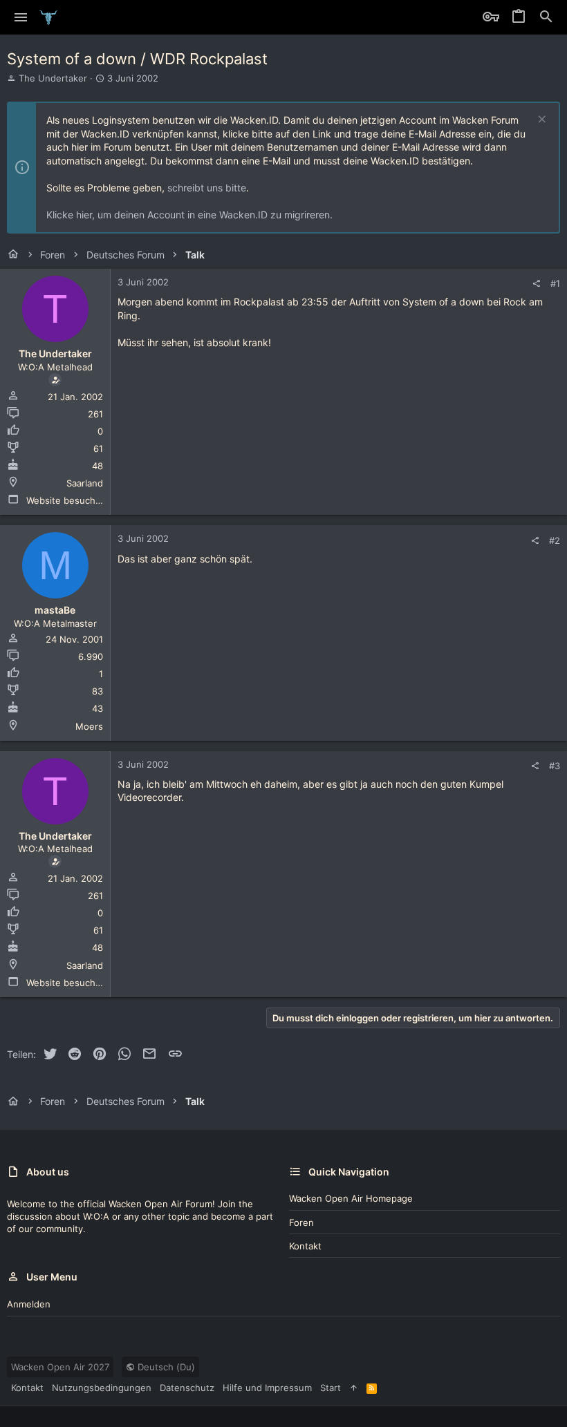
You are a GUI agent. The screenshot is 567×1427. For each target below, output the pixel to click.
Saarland (84, 483)
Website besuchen (66, 500)
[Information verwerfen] (540, 120)
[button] (21, 17)
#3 (554, 765)
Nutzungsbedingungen (101, 1387)
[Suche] (546, 17)
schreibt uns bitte (206, 187)
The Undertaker (53, 78)
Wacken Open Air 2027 (60, 1366)
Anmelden (28, 1304)
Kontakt (305, 1245)
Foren (301, 1222)
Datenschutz (187, 1387)
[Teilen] (536, 283)
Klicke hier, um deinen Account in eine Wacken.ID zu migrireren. (189, 214)
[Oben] (353, 1387)
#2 (554, 540)
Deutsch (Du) (165, 1366)
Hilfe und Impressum (267, 1387)
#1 (555, 283)
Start (330, 1387)
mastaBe (55, 610)
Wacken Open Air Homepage (351, 1198)
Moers (89, 726)
